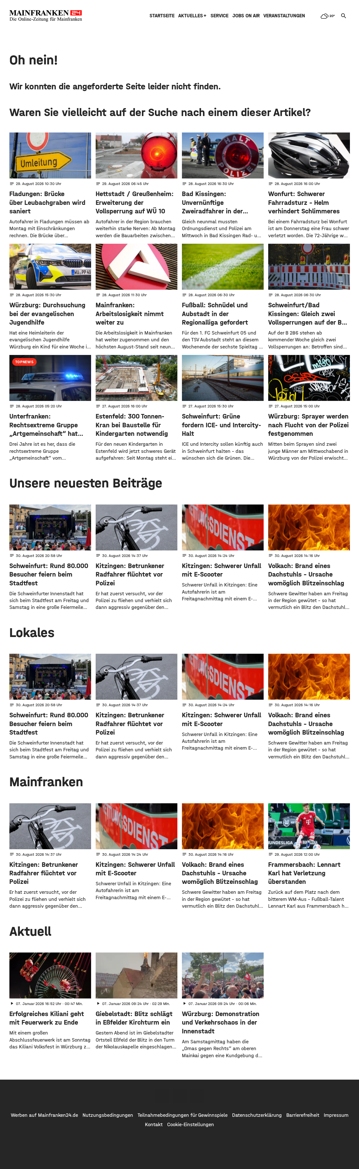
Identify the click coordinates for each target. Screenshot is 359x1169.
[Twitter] (180, 1096)
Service (219, 16)
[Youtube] (197, 1096)
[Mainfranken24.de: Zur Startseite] (45, 16)
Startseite (162, 16)
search (343, 15)
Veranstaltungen (284, 16)
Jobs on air (246, 16)
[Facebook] (162, 1096)
